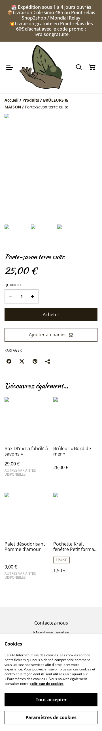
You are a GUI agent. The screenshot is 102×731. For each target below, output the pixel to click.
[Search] (79, 67)
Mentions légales (51, 633)
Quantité (13, 285)
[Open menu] (9, 67)
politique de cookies (46, 683)
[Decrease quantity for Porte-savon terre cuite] (10, 296)
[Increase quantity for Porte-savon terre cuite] (33, 296)
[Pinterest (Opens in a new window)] (35, 361)
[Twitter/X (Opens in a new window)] (22, 361)
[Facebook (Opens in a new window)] (9, 361)
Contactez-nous (51, 623)
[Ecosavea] (41, 67)
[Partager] (48, 361)
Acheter (51, 314)
